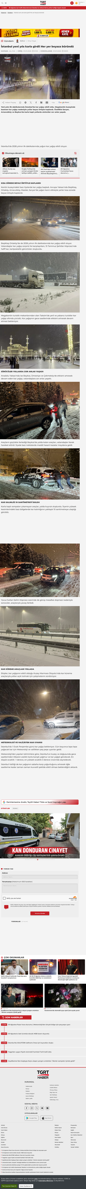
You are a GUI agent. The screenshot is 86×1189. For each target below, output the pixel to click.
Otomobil (57, 1144)
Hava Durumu (5, 1147)
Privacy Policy (53, 1090)
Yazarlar (73, 1144)
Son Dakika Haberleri (76, 1135)
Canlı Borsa (4, 1127)
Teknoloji (73, 1140)
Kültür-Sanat (58, 1127)
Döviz (2, 1132)
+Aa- (53, 102)
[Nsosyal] (41, 102)
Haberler (3, 12)
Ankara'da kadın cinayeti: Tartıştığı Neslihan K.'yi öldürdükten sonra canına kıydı (24, 1162)
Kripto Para (58, 1130)
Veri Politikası (53, 1095)
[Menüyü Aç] (6, 3)
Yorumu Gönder (40, 913)
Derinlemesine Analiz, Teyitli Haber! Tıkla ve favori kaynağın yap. (36, 802)
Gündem (10, 12)
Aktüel (3, 1125)
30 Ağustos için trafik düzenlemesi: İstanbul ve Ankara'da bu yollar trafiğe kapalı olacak (26, 1167)
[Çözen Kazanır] (40, 33)
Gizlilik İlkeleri (53, 1087)
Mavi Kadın (58, 1137)
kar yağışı (50, 146)
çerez (36, 1178)
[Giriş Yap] (72, 3)
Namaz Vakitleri (59, 1142)
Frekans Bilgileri (30, 1093)
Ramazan (73, 1127)
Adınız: (5, 873)
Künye (27, 1088)
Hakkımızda (29, 1086)
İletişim (28, 1091)
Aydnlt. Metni (53, 1097)
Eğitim (3, 1137)
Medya (56, 1140)
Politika (57, 1147)
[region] (43, 1182)
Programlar (74, 1125)
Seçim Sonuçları (75, 1132)
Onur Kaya (32, 41)
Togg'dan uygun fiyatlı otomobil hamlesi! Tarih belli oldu (29, 1052)
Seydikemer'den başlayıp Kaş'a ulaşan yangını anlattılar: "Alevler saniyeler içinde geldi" (41, 1061)
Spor (72, 1137)
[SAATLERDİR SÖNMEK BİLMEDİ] (40, 836)
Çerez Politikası (30, 1096)
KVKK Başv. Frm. (54, 1099)
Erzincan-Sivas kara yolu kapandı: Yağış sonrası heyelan (27, 8)
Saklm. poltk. (29, 1098)
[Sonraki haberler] (75, 153)
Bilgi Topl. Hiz (53, 1092)
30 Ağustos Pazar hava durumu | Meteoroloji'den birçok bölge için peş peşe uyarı (39, 1025)
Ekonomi (3, 1140)
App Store (48, 1118)
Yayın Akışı (74, 1142)
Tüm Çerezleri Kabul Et (9, 1186)
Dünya (3, 1135)
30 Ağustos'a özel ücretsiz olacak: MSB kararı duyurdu (28, 1034)
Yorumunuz (17, 882)
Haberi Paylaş (10, 102)
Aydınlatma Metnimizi (45, 1180)
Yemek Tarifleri (75, 1147)
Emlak (3, 1142)
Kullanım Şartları (54, 1085)
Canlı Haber (4, 1130)
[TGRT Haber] (43, 3)
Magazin (57, 1135)
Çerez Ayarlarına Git (26, 1186)
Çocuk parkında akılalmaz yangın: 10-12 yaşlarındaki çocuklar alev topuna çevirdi (24, 1165)
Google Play (33, 1118)
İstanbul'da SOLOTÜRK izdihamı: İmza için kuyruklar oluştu (30, 1043)
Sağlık (72, 1130)
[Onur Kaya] (17, 41)
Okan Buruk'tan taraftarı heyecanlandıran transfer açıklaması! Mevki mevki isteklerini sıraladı (27, 1172)
